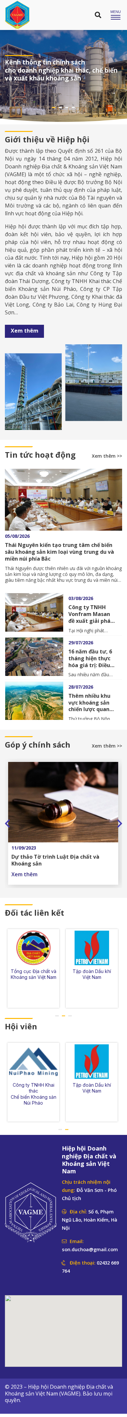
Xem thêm (24, 330)
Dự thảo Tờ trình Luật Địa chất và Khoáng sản (55, 860)
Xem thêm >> (107, 456)
